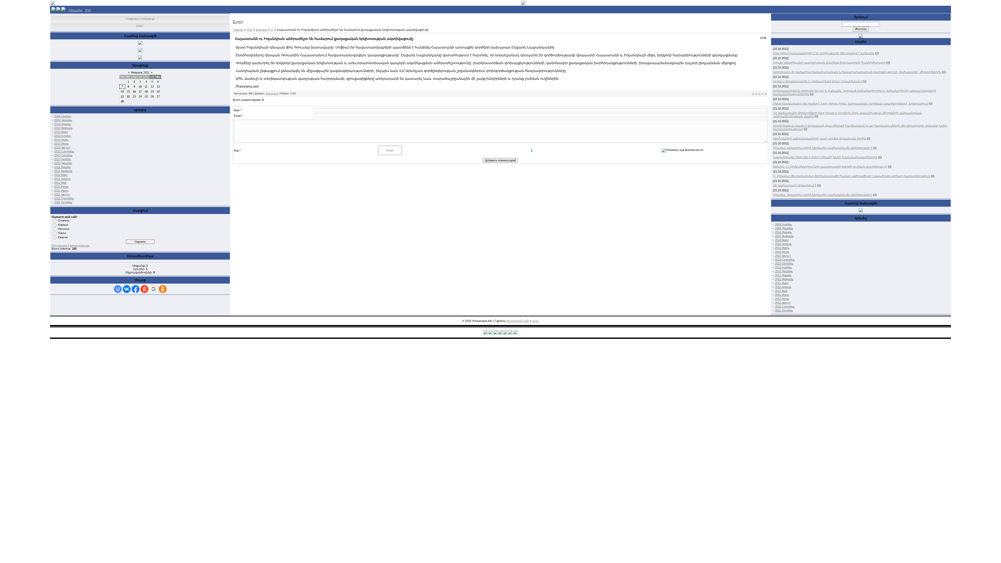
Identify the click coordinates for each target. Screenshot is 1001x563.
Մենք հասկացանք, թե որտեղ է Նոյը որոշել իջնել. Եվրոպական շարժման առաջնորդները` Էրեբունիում (850, 103)
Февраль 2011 (140, 72)
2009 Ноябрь (62, 116)
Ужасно (63, 237)
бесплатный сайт (517, 320)
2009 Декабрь (63, 120)
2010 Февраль (63, 128)
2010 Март (61, 131)
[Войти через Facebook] (135, 289)
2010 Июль (61, 143)
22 (128, 96)
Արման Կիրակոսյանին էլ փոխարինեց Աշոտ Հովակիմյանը (817, 81)
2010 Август (62, 147)
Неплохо (63, 228)
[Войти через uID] (118, 289)
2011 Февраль (63, 171)
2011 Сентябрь (64, 198)
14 (122, 91)
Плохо (62, 233)
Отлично (63, 220)
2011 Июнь (61, 186)
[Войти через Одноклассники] (163, 289)
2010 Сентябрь (64, 151)
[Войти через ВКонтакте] (127, 289)
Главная (238, 29)
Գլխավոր (76, 10)
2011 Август (62, 194)
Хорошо (63, 224)
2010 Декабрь (63, 163)
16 (134, 91)
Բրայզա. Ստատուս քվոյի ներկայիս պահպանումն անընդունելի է (822, 147)
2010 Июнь (61, 139)
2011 (250, 29)
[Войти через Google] (153, 289)
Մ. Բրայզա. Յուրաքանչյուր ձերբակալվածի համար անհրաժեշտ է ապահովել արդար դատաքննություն (851, 176)
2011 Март (61, 174)
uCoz (535, 320)
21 (122, 96)
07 (271, 29)
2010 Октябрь (63, 155)
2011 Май (60, 182)
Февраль (261, 29)
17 (140, 91)
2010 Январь (62, 124)
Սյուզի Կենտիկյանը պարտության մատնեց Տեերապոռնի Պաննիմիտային (829, 62)
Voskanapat (272, 93)
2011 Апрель (62, 178)
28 (122, 101)
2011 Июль (61, 190)
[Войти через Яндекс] (144, 289)
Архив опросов (79, 245)
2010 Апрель (62, 135)
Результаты (59, 245)
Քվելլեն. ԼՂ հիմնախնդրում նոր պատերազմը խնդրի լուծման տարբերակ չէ (830, 166)
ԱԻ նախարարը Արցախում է (794, 185)
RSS (88, 10)
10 (140, 86)
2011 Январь (62, 167)
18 (146, 91)
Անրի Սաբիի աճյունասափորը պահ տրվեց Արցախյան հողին (819, 138)
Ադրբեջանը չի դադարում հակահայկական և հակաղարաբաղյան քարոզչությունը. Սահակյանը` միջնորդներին (857, 72)
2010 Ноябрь (62, 159)
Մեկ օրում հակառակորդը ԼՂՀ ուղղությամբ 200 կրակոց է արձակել (823, 53)
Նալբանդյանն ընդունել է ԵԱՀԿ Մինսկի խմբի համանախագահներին (825, 157)
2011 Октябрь (63, 202)
